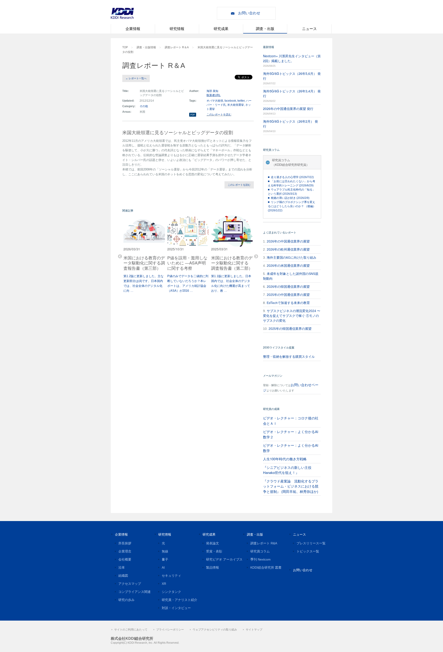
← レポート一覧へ (136, 78)
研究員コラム (260, 551)
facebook (230, 100)
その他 (144, 106)
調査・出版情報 (146, 47)
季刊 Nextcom (260, 559)
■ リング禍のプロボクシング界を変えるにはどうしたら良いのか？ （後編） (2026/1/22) (292, 206)
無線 (165, 551)
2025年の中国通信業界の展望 (288, 295)
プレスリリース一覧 (311, 543)
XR (164, 583)
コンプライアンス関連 (134, 592)
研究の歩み (126, 600)
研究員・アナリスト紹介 (179, 600)
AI (163, 567)
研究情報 (177, 29)
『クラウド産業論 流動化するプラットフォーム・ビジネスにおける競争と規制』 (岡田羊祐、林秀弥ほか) (290, 486)
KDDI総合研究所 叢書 (265, 567)
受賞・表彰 (214, 551)
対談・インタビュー (176, 608)
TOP (125, 47)
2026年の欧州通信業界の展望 (288, 249)
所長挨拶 (124, 543)
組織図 (123, 575)
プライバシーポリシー (170, 629)
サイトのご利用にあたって (130, 629)
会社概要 (124, 559)
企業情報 (133, 29)
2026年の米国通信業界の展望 (288, 265)
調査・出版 (265, 29)
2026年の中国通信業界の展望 (288, 241)
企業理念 (124, 551)
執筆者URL (214, 95)
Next (256, 256)
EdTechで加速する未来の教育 (288, 303)
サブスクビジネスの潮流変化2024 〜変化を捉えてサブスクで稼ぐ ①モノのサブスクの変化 (291, 315)
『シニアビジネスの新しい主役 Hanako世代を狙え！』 (287, 470)
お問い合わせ (249, 13)
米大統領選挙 (235, 104)
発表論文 (212, 543)
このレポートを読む (219, 114)
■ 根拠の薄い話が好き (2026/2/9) (288, 198)
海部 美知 (212, 91)
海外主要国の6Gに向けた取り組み (291, 257)
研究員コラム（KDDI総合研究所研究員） (290, 162)
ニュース (309, 29)
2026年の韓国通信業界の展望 (288, 286)
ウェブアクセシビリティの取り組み (215, 629)
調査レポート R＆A (177, 47)
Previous (120, 256)
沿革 (121, 567)
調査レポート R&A (263, 543)
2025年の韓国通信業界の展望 (290, 329)
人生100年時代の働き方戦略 (285, 458)
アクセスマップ (129, 583)
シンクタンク (171, 592)
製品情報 (212, 567)
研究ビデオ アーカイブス (224, 559)
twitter (241, 100)
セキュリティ (171, 575)
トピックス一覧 (307, 551)
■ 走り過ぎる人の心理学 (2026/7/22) (291, 177)
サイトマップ (254, 629)
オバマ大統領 (215, 100)
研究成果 (221, 29)
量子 (165, 559)
